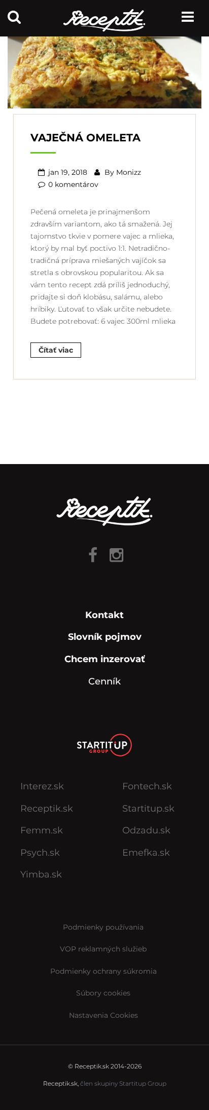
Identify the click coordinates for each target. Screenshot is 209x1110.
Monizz (128, 172)
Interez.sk (42, 786)
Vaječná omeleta (85, 137)
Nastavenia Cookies (103, 1015)
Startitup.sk (148, 808)
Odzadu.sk (146, 830)
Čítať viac (56, 350)
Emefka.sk (146, 852)
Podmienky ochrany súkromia (103, 971)
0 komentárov (73, 184)
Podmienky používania (103, 927)
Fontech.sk (147, 786)
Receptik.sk (46, 808)
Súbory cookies (103, 993)
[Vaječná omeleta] (104, 68)
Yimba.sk (41, 874)
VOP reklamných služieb (103, 948)
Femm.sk (41, 830)
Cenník (104, 681)
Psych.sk (40, 852)
